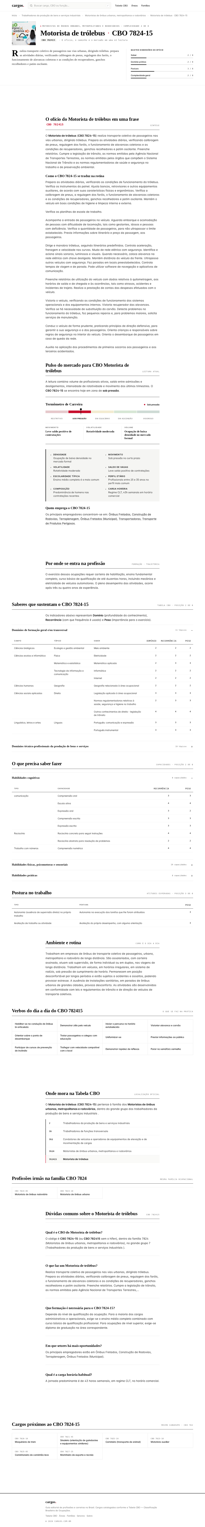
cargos (18, 5)
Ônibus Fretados (119, 514)
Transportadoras (130, 519)
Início (14, 15)
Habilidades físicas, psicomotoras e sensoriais (99, 864)
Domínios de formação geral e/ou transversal (99, 630)
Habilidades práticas (99, 875)
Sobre (90, 1515)
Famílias (145, 5)
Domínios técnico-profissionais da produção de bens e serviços (99, 746)
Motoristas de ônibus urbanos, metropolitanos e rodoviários (115, 15)
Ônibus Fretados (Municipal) (98, 519)
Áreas (134, 5)
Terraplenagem (69, 519)
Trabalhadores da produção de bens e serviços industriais (51, 15)
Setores (81, 1515)
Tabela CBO (121, 5)
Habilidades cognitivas (99, 777)
